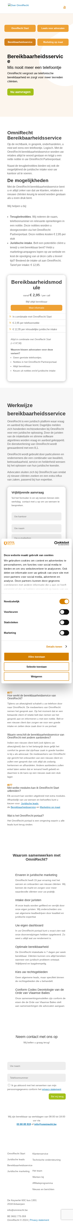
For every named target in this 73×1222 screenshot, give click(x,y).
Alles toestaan (36, 656)
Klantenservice (40, 1153)
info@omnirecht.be (45, 1124)
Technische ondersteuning (46, 1159)
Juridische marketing (18, 1171)
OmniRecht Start (20, 28)
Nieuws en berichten (43, 1189)
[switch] (64, 612)
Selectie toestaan (36, 666)
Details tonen (54, 646)
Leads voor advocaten (53, 28)
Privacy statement (39, 1220)
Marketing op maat (53, 42)
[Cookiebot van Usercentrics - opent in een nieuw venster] (54, 543)
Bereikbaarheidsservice (20, 42)
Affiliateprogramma (42, 1183)
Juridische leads (29, 803)
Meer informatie (36, 308)
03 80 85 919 (24, 1124)
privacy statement (51, 1089)
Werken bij (38, 1177)
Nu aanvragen (20, 92)
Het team (37, 1170)
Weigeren (36, 676)
